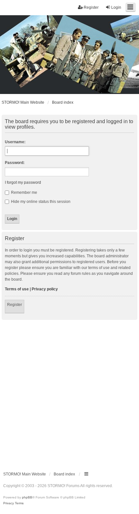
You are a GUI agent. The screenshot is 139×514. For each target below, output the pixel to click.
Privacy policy (45, 289)
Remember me (23, 192)
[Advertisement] (69, 392)
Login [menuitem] (116, 7)
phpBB (27, 497)
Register (14, 304)
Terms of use (17, 289)
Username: (15, 142)
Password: (15, 162)
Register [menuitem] (91, 7)
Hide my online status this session (40, 201)
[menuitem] (8, 503)
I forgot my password (23, 182)
